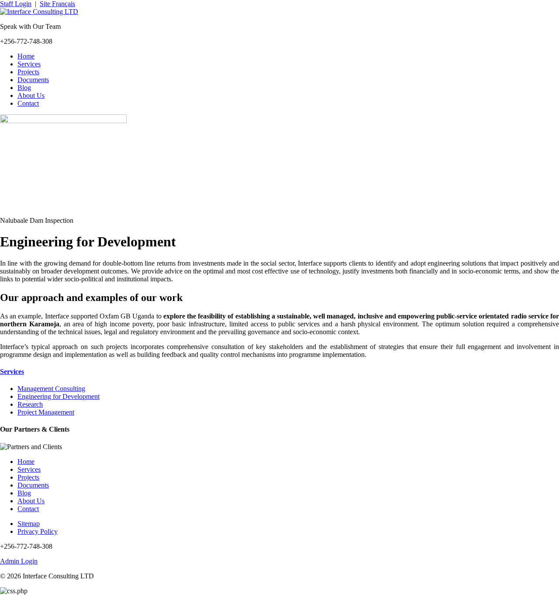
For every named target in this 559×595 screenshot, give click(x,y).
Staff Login (15, 3)
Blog (24, 87)
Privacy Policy (37, 531)
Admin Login (19, 561)
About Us (31, 95)
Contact (28, 103)
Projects (28, 72)
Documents (33, 79)
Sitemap (28, 523)
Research (30, 404)
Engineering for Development (58, 396)
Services (29, 64)
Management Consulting (51, 388)
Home (26, 56)
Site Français (57, 3)
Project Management (45, 412)
